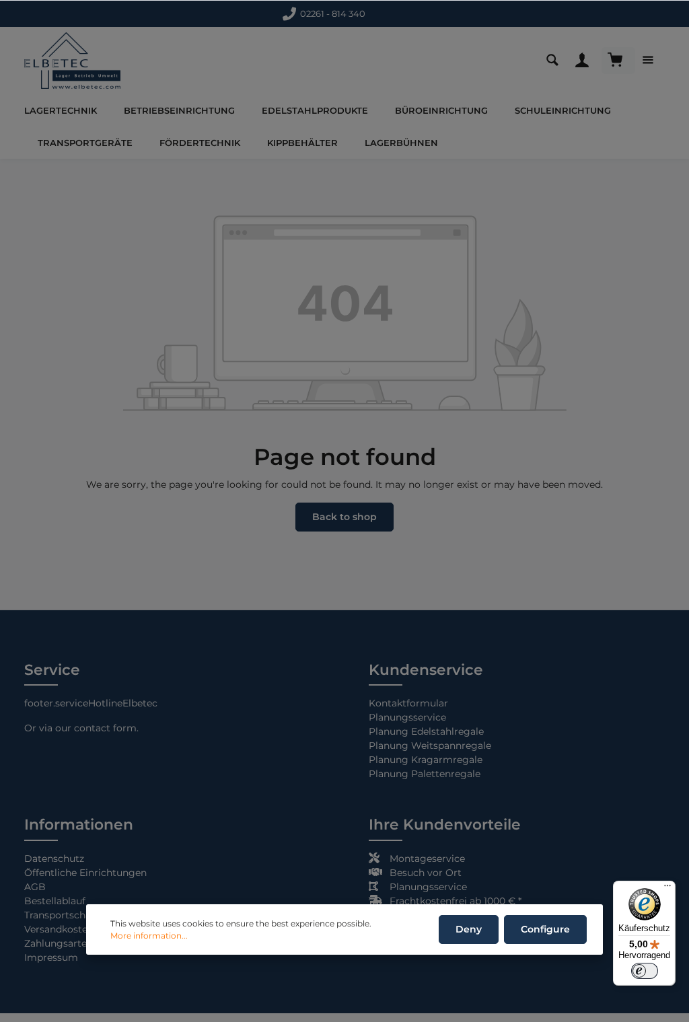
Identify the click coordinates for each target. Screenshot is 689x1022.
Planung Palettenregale (424, 774)
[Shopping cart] (618, 60)
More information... (149, 935)
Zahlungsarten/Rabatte (78, 943)
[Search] (555, 60)
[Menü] (667, 889)
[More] (651, 60)
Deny (469, 929)
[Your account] (585, 60)
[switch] (644, 971)
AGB (35, 887)
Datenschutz (54, 858)
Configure (545, 929)
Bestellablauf (54, 901)
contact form (105, 728)
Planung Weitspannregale (430, 745)
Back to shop (344, 517)
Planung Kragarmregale (425, 760)
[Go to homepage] (72, 60)
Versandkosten (59, 929)
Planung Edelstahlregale (426, 731)
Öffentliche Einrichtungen (85, 873)
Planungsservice (407, 717)
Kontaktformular (330, 13)
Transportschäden (66, 915)
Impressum (51, 957)
